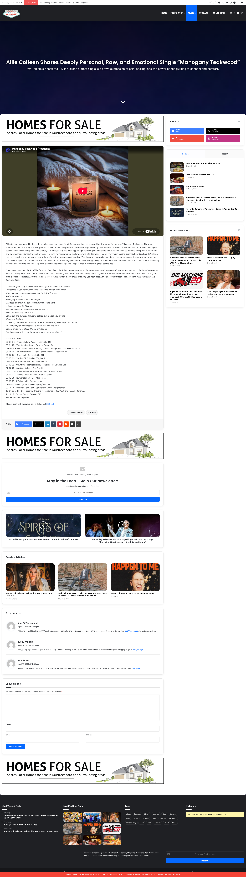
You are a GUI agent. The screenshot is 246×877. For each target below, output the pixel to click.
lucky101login (25, 641)
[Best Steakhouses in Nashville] (177, 178)
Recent (225, 154)
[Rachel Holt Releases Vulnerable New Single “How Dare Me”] (30, 577)
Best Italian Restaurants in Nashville (203, 163)
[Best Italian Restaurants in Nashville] (177, 167)
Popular (185, 154)
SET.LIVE (50, 404)
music (93, 412)
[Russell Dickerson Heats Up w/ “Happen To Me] (135, 577)
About (128, 814)
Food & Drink (177, 13)
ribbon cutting (131, 823)
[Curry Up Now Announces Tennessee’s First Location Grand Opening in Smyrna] (72, 817)
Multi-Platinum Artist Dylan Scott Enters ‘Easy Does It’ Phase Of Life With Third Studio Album (82, 594)
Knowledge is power (195, 186)
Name (8, 724)
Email (8, 735)
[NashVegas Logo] (11, 13)
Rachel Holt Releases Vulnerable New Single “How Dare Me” (29, 594)
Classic (146, 814)
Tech (149, 823)
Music (191, 13)
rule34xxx (23, 660)
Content (173, 814)
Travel (166, 823)
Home (164, 13)
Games (135, 818)
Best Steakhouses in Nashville (51, 3)
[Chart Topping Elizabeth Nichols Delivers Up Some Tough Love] (223, 279)
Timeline (158, 823)
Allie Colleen (77, 412)
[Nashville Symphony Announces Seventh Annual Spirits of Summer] (177, 212)
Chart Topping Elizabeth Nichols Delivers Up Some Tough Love (222, 293)
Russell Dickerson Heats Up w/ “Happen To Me (132, 593)
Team (142, 823)
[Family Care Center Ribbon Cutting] (92, 817)
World (174, 823)
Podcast (203, 13)
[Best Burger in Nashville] (111, 840)
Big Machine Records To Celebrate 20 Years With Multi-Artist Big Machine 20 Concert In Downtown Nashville (186, 295)
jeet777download (28, 623)
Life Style (220, 13)
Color (165, 814)
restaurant (173, 818)
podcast (163, 818)
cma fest (156, 814)
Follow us (191, 806)
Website (89, 735)
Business (137, 814)
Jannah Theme (71, 874)
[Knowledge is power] (177, 189)
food (128, 818)
